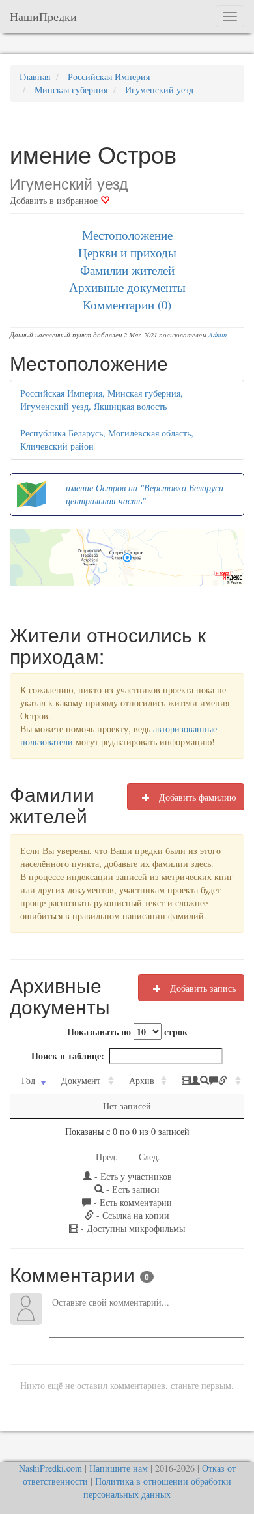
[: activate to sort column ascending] (207, 1081)
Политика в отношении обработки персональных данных (157, 1487)
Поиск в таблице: (67, 1056)
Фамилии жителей (127, 270)
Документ (80, 1080)
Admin (217, 334)
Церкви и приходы (127, 252)
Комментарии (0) (127, 304)
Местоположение (127, 235)
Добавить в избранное (55, 200)
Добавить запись (201, 988)
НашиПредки (43, 16)
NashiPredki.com (50, 1468)
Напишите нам (118, 1468)
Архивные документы (127, 287)
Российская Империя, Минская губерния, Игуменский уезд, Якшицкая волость (101, 399)
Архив (141, 1080)
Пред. (107, 1156)
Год (28, 1080)
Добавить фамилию (196, 797)
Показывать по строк (127, 1031)
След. (149, 1156)
